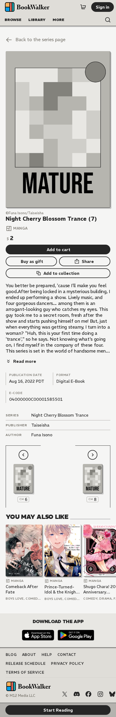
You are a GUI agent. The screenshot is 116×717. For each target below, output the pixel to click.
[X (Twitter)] (65, 694)
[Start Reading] (58, 129)
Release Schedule (26, 663)
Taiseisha (40, 425)
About (29, 654)
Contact (67, 654)
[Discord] (76, 694)
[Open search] (108, 20)
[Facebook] (88, 694)
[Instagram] (100, 694)
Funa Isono (41, 434)
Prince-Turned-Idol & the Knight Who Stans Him (61, 589)
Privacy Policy (67, 663)
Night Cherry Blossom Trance (59, 415)
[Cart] (83, 7)
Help (47, 654)
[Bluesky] (112, 694)
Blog (11, 654)
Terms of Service (25, 672)
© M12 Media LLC (20, 695)
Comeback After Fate (22, 589)
